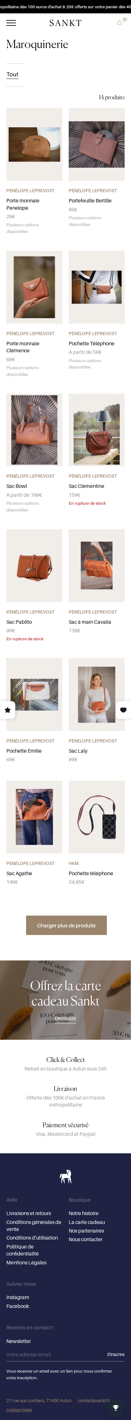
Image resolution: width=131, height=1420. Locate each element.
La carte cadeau (87, 1222)
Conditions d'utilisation (32, 1237)
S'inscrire (116, 1354)
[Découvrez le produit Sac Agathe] (34, 817)
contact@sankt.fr (94, 1400)
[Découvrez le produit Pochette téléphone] (97, 817)
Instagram (17, 1297)
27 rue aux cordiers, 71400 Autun (39, 1400)
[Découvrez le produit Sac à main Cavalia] (97, 565)
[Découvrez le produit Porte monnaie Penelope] (34, 144)
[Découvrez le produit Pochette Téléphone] (97, 287)
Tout (12, 74)
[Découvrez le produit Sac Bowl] (34, 430)
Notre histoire (84, 1213)
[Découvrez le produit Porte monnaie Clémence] (34, 287)
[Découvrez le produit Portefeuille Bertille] (97, 144)
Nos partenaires (86, 1230)
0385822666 (19, 1410)
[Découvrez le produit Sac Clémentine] (97, 430)
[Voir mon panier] (117, 22)
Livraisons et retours (28, 1213)
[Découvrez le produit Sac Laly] (97, 694)
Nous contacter (85, 1239)
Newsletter (18, 1341)
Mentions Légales (26, 1262)
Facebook (17, 1306)
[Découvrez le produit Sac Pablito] (34, 565)
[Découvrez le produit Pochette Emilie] (34, 694)
